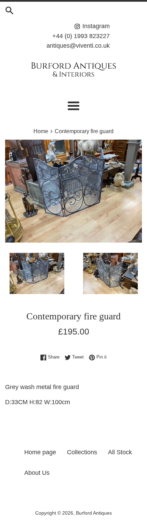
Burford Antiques (94, 513)
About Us (37, 472)
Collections (82, 452)
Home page (40, 452)
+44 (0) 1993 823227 (81, 36)
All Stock (120, 452)
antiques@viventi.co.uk (78, 45)
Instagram (95, 26)
